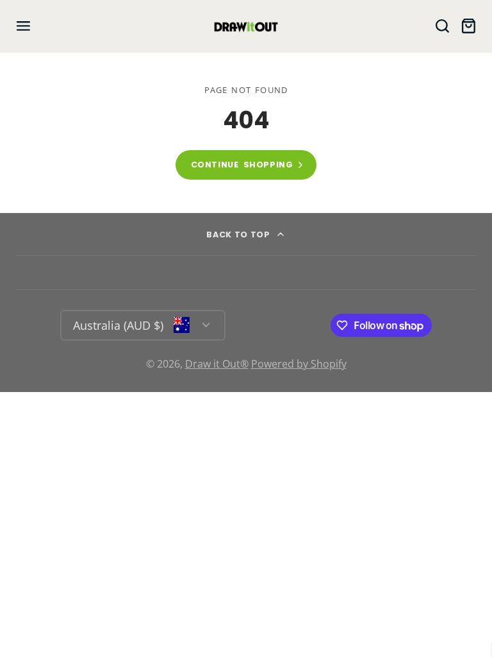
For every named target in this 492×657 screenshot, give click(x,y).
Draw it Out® (217, 364)
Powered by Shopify (299, 364)
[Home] (246, 26)
